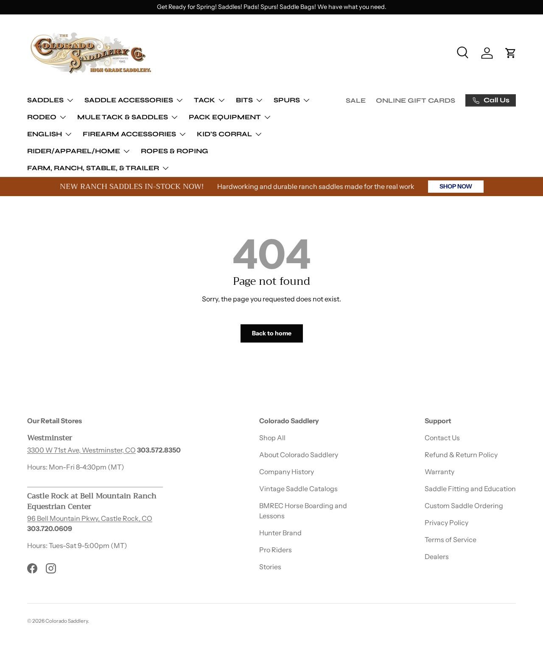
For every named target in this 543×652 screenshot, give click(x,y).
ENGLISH (44, 134)
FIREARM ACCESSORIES (129, 134)
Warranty (439, 471)
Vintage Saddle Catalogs (298, 488)
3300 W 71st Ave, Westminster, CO (81, 449)
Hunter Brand (280, 532)
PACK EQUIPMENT (225, 117)
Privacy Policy (446, 522)
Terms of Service (450, 539)
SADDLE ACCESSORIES (128, 100)
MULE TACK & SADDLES (122, 117)
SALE (356, 100)
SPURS (287, 100)
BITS (244, 100)
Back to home (271, 333)
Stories (270, 566)
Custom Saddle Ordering (464, 505)
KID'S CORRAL (224, 134)
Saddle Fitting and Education (470, 488)
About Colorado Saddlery (298, 454)
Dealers (437, 556)
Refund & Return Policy (461, 454)
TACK (204, 100)
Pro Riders (275, 549)
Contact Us (442, 437)
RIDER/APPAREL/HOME (73, 151)
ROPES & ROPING (174, 151)
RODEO (41, 117)
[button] (510, 53)
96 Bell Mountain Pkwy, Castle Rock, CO (89, 518)
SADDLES (45, 100)
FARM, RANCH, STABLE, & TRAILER (93, 168)
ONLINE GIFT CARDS (415, 100)
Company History (286, 471)
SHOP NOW (455, 186)
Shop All (272, 437)
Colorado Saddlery (66, 621)
